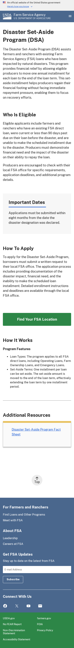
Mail (40, 606)
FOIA (40, 624)
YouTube (28, 606)
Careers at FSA (13, 544)
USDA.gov (9, 618)
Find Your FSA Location (37, 319)
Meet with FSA (13, 520)
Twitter (17, 606)
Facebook (5, 606)
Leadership (10, 538)
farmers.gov (44, 618)
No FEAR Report (12, 624)
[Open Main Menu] (69, 16)
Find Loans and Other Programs (24, 514)
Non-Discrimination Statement (14, 632)
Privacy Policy (45, 630)
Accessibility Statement (16, 639)
